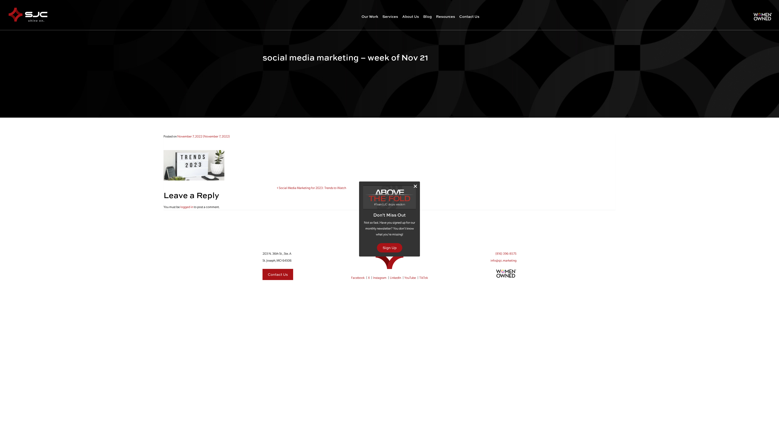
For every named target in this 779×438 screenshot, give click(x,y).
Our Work (370, 16)
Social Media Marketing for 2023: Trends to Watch (312, 188)
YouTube (410, 277)
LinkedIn (395, 277)
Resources (445, 16)
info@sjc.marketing (503, 260)
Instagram (379, 277)
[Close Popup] (415, 186)
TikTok (423, 277)
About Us (410, 16)
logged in (186, 207)
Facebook (358, 277)
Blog (427, 16)
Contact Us (469, 16)
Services (390, 16)
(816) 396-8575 (505, 253)
